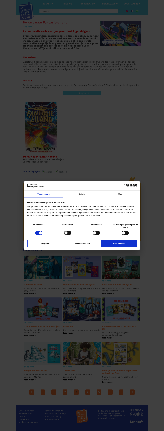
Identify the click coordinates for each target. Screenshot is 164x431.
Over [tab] (120, 194)
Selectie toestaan (82, 243)
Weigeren (45, 243)
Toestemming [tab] (43, 194)
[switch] (67, 233)
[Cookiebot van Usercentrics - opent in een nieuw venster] (125, 185)
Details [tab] (82, 194)
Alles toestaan (118, 243)
